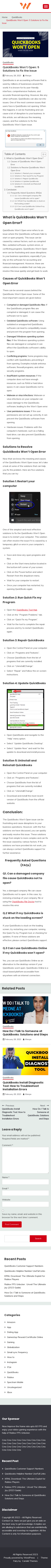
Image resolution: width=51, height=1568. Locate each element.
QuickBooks (8, 62)
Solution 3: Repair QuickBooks (26, 179)
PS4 (9, 1367)
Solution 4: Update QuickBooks (27, 181)
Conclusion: (11, 189)
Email (5, 1188)
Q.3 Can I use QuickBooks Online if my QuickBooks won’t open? (30, 207)
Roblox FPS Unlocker (19, 1432)
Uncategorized (14, 1387)
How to (10, 1357)
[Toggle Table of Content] (42, 154)
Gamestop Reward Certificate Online (25, 1337)
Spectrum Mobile (15, 1382)
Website (6, 1199)
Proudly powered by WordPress (19, 1557)
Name (5, 1177)
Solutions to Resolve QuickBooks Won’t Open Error (28, 169)
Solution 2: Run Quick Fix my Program (29, 176)
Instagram (12, 1362)
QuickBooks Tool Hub (26, 609)
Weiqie (28, 75)
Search (38, 1238)
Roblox (10, 1377)
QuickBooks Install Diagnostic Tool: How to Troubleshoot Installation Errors (23, 1086)
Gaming (10, 1342)
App (9, 1327)
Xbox (9, 1392)
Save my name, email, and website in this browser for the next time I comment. (22, 1216)
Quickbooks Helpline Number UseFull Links (24, 1271)
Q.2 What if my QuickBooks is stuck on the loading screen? (30, 202)
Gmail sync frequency (17, 1352)
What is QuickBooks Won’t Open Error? (25, 158)
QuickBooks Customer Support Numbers (23, 1266)
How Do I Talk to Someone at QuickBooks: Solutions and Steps (25, 1032)
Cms (4, 1440)
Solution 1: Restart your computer (27, 173)
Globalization (13, 1347)
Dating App (12, 1332)
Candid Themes (30, 1561)
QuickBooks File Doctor (23, 901)
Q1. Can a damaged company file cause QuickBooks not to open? (28, 197)
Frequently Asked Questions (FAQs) (26, 193)
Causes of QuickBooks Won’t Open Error (26, 163)
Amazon (11, 1322)
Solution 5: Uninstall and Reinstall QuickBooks (28, 185)
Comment (7, 1145)
